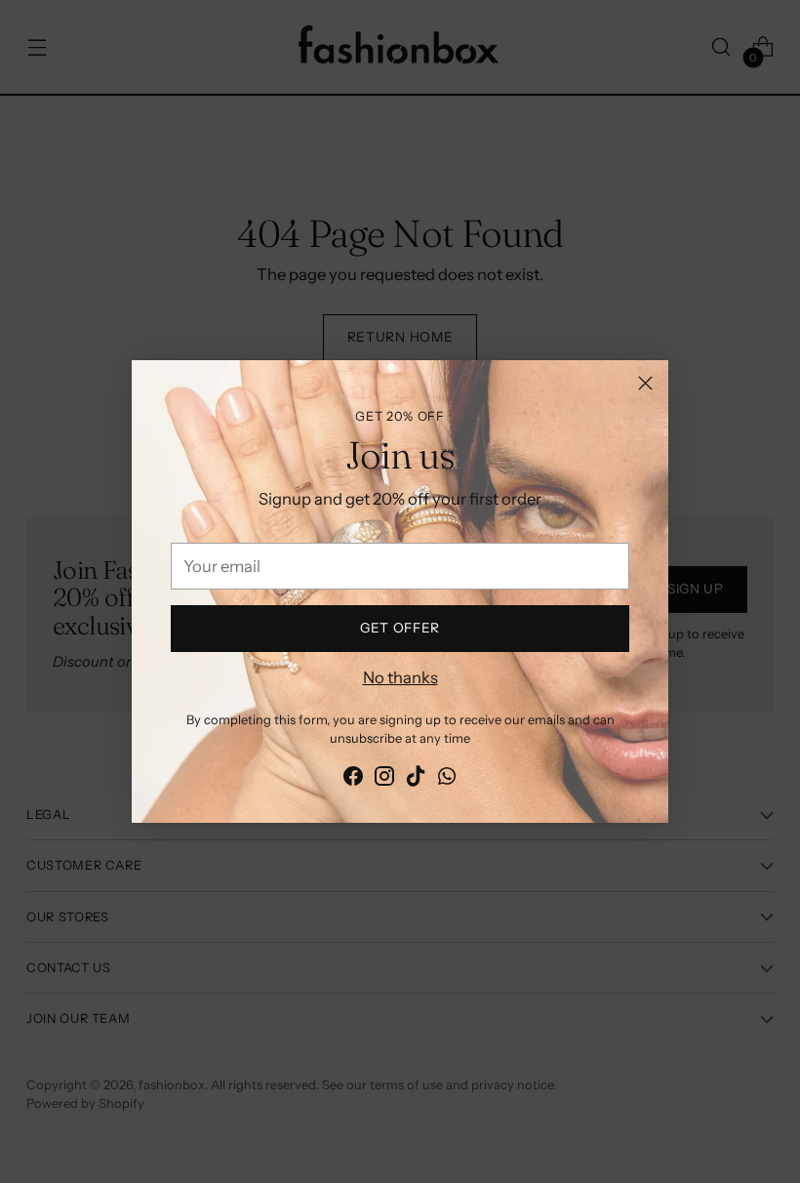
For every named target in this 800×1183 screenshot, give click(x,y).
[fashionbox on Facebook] (353, 779)
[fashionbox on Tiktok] (415, 779)
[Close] (645, 383)
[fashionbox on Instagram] (384, 779)
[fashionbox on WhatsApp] (447, 779)
